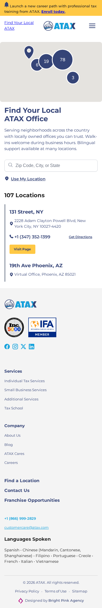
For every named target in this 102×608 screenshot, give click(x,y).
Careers (11, 462)
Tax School (13, 408)
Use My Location (28, 178)
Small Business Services (25, 390)
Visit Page (22, 249)
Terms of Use (56, 591)
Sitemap (79, 591)
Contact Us (17, 490)
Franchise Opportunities (32, 500)
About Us (12, 435)
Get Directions (80, 237)
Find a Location (21, 480)
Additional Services (21, 399)
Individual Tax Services (24, 381)
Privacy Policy (27, 591)
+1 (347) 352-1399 (32, 236)
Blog (8, 444)
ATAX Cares (14, 453)
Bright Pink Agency (66, 600)
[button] (29, 52)
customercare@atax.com (26, 527)
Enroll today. (53, 11)
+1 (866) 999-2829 (20, 518)
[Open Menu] (92, 25)
